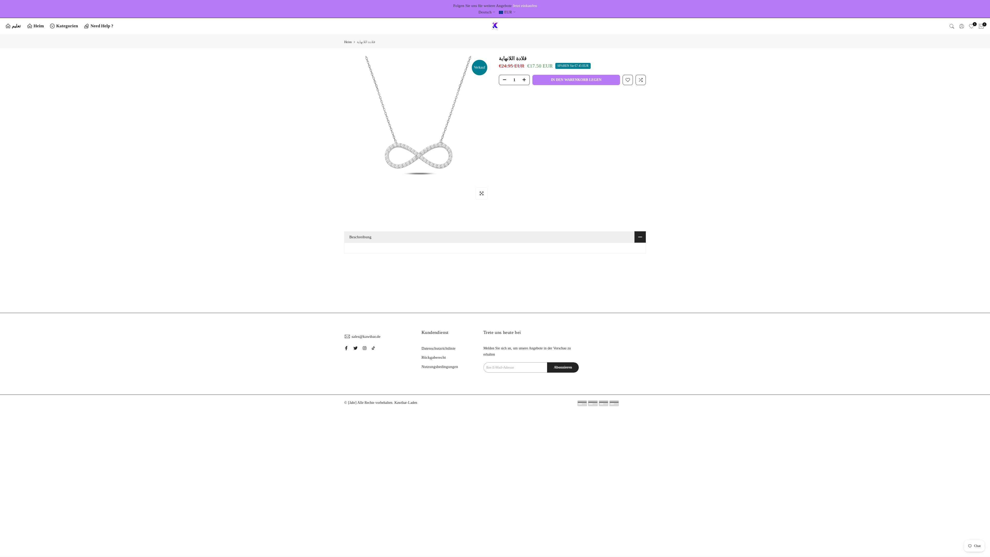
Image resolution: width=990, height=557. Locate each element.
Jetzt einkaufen (525, 6)
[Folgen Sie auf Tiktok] (373, 348)
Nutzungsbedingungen (440, 367)
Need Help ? (101, 25)
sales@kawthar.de (366, 336)
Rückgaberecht (434, 357)
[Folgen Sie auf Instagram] (364, 348)
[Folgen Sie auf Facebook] (346, 348)
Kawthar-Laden (405, 403)
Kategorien (67, 25)
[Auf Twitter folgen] (355, 348)
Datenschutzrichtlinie (439, 348)
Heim (39, 25)
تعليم (16, 25)
